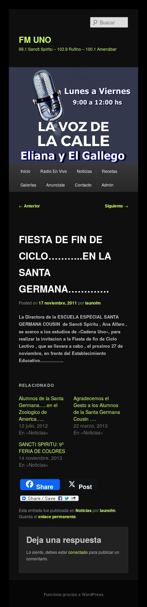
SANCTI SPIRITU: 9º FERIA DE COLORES (42, 447)
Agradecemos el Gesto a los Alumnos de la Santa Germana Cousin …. (97, 408)
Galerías (28, 185)
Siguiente (116, 206)
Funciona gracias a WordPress (74, 594)
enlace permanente (57, 516)
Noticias (84, 171)
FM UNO (35, 39)
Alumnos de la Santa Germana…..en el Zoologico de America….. (41, 408)
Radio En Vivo (53, 171)
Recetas (109, 171)
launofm (93, 303)
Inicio (25, 171)
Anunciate (55, 185)
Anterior (29, 206)
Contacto (83, 185)
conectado (78, 552)
